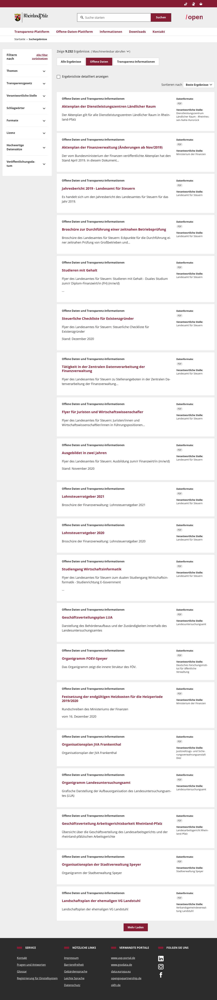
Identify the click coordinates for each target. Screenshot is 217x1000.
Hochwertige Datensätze (15, 147)
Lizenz (11, 133)
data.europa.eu (121, 971)
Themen (12, 71)
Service (30, 948)
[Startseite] (31, 17)
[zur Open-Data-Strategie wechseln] (194, 17)
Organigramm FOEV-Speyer (84, 658)
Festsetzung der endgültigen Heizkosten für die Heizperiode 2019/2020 (112, 698)
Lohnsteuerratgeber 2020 (83, 532)
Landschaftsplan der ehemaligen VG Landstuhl (101, 900)
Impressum (71, 958)
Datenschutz (72, 985)
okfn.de (116, 985)
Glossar (22, 971)
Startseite (19, 39)
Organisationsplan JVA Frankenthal (91, 744)
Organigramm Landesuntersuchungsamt (96, 782)
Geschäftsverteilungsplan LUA (87, 617)
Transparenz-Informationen (136, 62)
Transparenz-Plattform (31, 32)
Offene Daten (99, 62)
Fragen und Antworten (31, 965)
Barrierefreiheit (74, 965)
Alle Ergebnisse (71, 62)
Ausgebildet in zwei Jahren (84, 453)
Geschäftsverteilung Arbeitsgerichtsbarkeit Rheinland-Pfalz (112, 823)
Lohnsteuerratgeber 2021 (83, 496)
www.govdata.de (121, 965)
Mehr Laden (136, 927)
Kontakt (159, 32)
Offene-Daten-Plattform (74, 32)
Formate (12, 120)
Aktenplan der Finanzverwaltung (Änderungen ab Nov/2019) (112, 147)
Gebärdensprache (75, 971)
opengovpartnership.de (126, 978)
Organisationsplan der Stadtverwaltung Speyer (101, 864)
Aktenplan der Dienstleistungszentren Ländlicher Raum (109, 106)
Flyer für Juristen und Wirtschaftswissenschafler (102, 412)
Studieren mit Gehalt (79, 270)
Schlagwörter (16, 108)
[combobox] (114, 17)
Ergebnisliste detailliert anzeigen (85, 76)
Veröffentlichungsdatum (21, 164)
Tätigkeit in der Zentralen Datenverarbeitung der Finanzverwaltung (103, 368)
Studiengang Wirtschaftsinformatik (91, 569)
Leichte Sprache (74, 978)
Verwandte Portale (134, 948)
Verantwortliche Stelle (22, 95)
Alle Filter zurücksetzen (40, 56)
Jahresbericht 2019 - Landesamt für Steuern (98, 188)
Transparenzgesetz (19, 83)
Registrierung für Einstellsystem (37, 978)
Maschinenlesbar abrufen (109, 51)
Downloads (137, 32)
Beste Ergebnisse (197, 85)
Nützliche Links (84, 948)
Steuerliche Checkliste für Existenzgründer (98, 318)
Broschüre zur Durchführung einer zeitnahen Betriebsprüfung (114, 229)
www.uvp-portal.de (123, 958)
